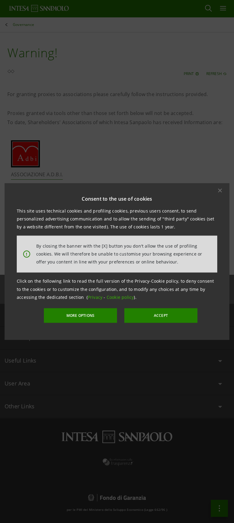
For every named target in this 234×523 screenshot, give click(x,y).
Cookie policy (120, 297)
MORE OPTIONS (80, 315)
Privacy (96, 297)
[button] (220, 190)
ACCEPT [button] (161, 315)
